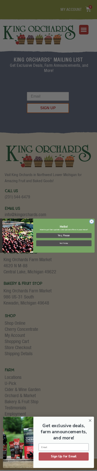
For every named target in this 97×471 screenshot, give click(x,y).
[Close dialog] (91, 221)
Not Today (64, 243)
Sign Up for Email (63, 456)
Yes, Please (64, 235)
